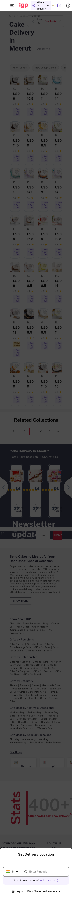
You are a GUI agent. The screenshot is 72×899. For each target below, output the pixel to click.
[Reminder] (59, 5)
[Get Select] (53, 5)
